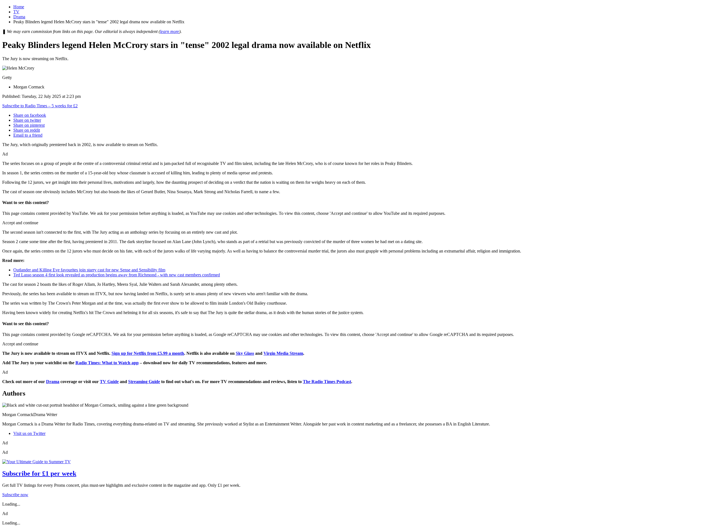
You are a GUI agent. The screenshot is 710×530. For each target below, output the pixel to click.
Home (18, 6)
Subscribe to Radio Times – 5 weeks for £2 (40, 105)
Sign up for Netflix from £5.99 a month (147, 353)
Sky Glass (245, 353)
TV (16, 11)
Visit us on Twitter (29, 433)
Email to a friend (27, 135)
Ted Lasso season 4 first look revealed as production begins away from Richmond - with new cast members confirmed (116, 274)
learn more (169, 31)
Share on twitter (27, 120)
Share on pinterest (29, 125)
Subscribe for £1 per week (39, 473)
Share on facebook (29, 115)
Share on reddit (26, 130)
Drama (19, 16)
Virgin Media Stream (283, 353)
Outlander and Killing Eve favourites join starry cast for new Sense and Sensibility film (89, 269)
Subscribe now (15, 494)
